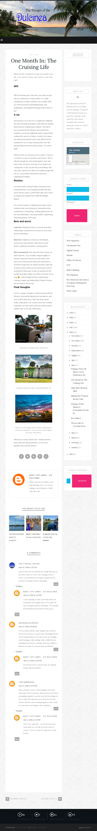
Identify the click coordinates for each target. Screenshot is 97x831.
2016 (71, 332)
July (73, 360)
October (75, 346)
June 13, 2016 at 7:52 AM (28, 567)
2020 (71, 313)
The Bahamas (72, 275)
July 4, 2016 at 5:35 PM (31, 720)
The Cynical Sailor (29, 564)
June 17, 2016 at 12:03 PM (28, 686)
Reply (56, 584)
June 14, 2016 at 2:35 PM (32, 595)
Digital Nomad (73, 250)
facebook (24, 819)
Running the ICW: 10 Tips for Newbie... (50, 537)
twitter (40, 819)
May (73, 433)
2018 (71, 322)
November (76, 341)
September (76, 350)
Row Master (76, 418)
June (73, 365)
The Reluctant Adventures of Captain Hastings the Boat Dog (78, 283)
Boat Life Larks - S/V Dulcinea (40, 476)
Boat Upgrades (73, 240)
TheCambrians (26, 682)
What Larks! (34, 55)
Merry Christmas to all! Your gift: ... (33, 537)
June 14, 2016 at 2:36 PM (32, 661)
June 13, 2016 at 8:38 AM (28, 626)
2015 (71, 454)
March (74, 438)
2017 (71, 327)
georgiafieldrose (28, 623)
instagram (57, 819)
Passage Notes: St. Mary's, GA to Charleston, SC (79, 372)
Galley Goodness (74, 260)
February (75, 442)
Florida (70, 255)
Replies (19, 586)
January (74, 447)
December (76, 336)
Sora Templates (21, 827)
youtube (73, 819)
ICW (68, 265)
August (74, 355)
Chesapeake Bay (73, 245)
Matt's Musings (73, 270)
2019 (71, 317)
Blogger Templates (38, 827)
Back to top (84, 828)
